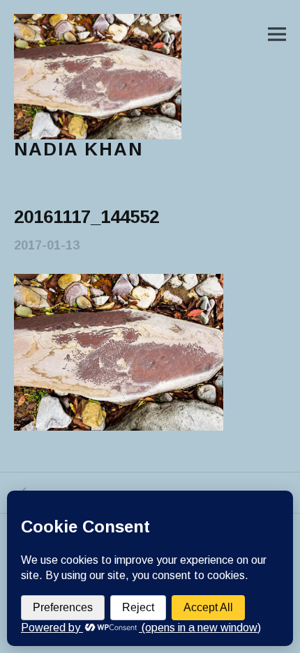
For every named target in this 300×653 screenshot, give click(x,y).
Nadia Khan (78, 149)
